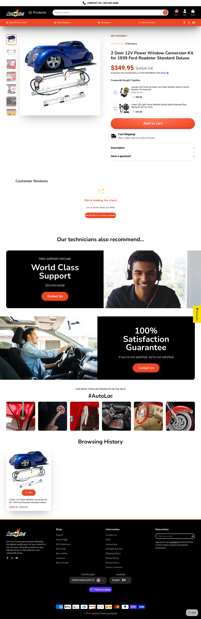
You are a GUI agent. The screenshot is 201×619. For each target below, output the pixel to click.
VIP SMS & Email (114, 549)
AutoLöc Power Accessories (104, 613)
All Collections (63, 544)
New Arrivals (148, 22)
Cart (193, 12)
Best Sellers (63, 22)
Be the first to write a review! (100, 215)
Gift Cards (61, 549)
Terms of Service (114, 567)
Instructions (111, 544)
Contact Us (55, 296)
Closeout (105, 22)
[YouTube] (193, 22)
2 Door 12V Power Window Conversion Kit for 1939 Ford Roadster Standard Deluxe (28, 479)
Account (185, 12)
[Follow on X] (189, 22)
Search (59, 535)
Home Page (61, 539)
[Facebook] (184, 22)
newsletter (174, 542)
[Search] (165, 12)
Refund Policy (112, 558)
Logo (15, 12)
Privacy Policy (112, 562)
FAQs (108, 539)
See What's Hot (17, 22)
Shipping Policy (113, 553)
